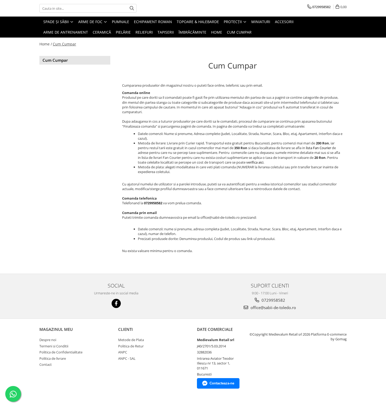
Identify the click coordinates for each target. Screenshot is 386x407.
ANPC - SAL (126, 358)
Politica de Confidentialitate (60, 352)
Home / (45, 43)
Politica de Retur (131, 346)
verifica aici (254, 162)
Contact (45, 364)
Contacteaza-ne (222, 383)
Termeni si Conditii (53, 346)
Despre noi (47, 339)
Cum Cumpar (239, 32)
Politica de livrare (52, 358)
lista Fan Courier (318, 147)
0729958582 (272, 300)
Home (216, 32)
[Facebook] (116, 303)
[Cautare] (132, 8)
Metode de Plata (131, 339)
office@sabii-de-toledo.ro (272, 307)
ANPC (122, 352)
